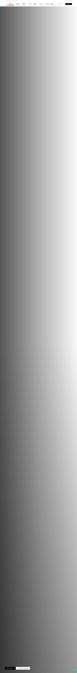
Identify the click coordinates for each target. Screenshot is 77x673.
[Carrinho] (62, 4)
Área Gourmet (35, 4)
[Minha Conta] (64, 4)
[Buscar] (57, 4)
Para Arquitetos (53, 4)
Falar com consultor (24, 668)
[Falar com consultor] (74, 670)
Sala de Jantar (23, 4)
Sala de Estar (18, 4)
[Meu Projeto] (59, 4)
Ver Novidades (10, 668)
